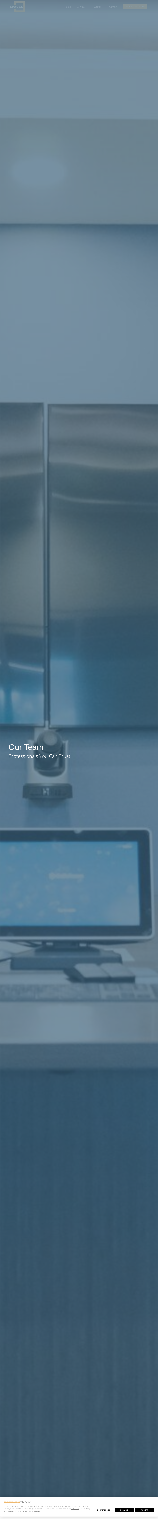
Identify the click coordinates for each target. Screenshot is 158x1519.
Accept (144, 1510)
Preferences (103, 1510)
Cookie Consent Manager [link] (12, 1502)
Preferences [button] (36, 1511)
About (97, 6)
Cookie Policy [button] (75, 1509)
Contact (113, 6)
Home (68, 6)
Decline (124, 1510)
